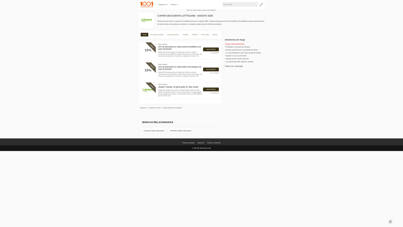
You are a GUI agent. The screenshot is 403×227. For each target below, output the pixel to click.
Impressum (201, 143)
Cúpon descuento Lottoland (172, 108)
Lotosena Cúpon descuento (153, 131)
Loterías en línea (154, 108)
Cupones (143, 108)
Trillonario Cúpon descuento (180, 131)
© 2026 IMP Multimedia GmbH (201, 148)
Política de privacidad (188, 143)
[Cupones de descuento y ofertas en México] (147, 4)
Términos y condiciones (214, 143)
